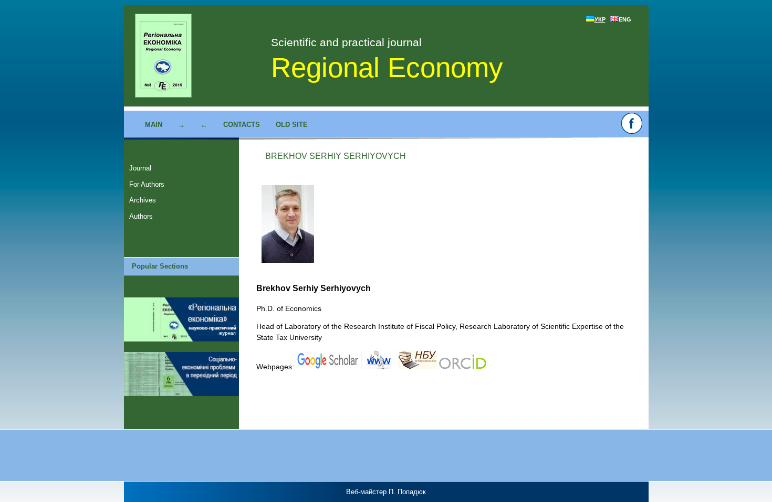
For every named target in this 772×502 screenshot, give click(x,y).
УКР (600, 19)
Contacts (241, 125)
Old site (292, 125)
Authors (141, 216)
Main (153, 125)
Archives (142, 200)
